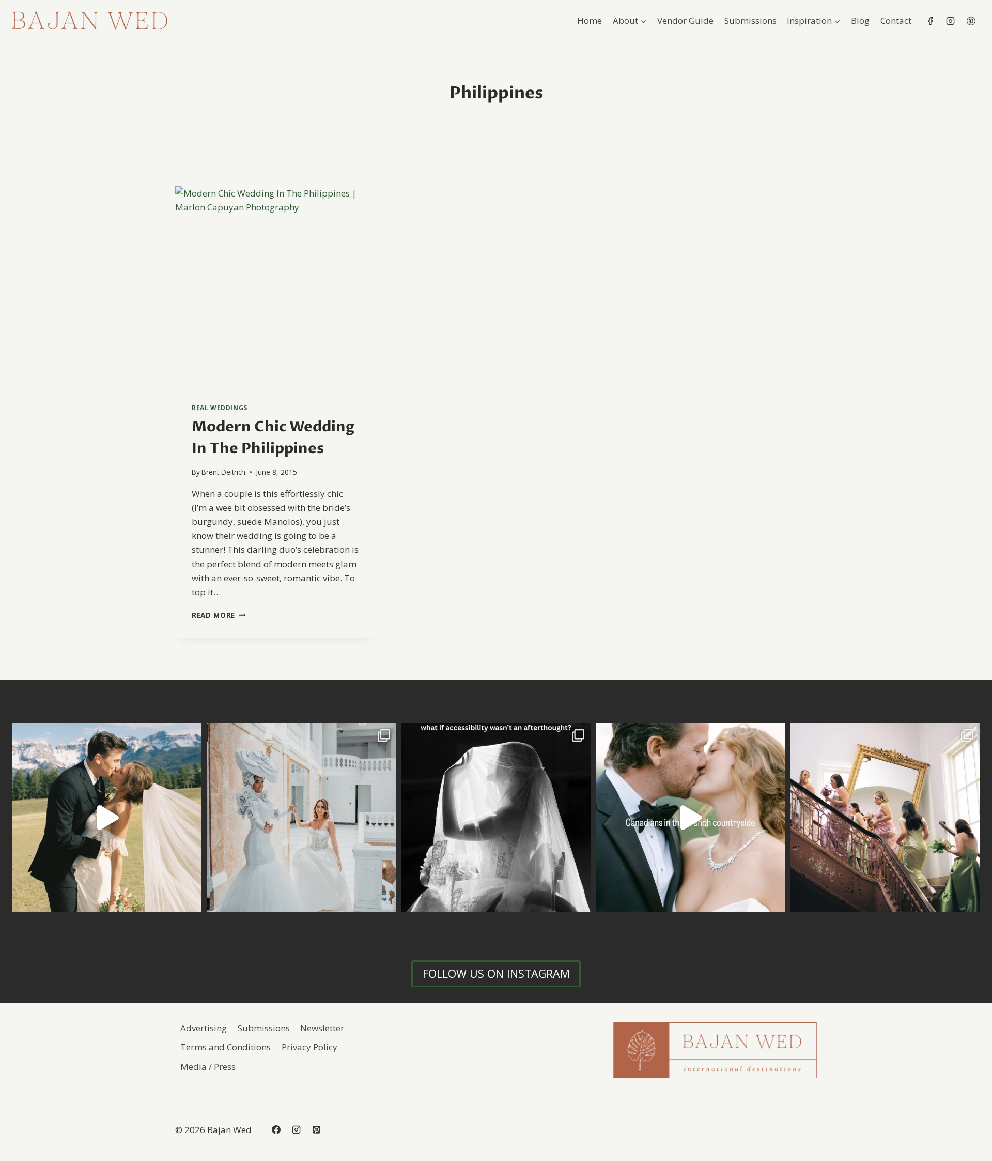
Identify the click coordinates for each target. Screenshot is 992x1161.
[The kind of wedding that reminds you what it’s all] (107, 817)
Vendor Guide (685, 20)
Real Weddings (219, 407)
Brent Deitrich (223, 472)
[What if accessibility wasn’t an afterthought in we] (496, 817)
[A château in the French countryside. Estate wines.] (690, 817)
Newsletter (322, 1028)
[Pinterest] (971, 20)
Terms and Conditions (225, 1047)
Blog (860, 20)
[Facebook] (930, 20)
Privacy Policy (309, 1047)
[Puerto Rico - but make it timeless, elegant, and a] (301, 817)
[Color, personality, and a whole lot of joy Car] (885, 817)
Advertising (203, 1028)
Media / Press (208, 1067)
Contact (895, 20)
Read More (219, 615)
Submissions (750, 20)
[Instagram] (950, 20)
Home (589, 20)
